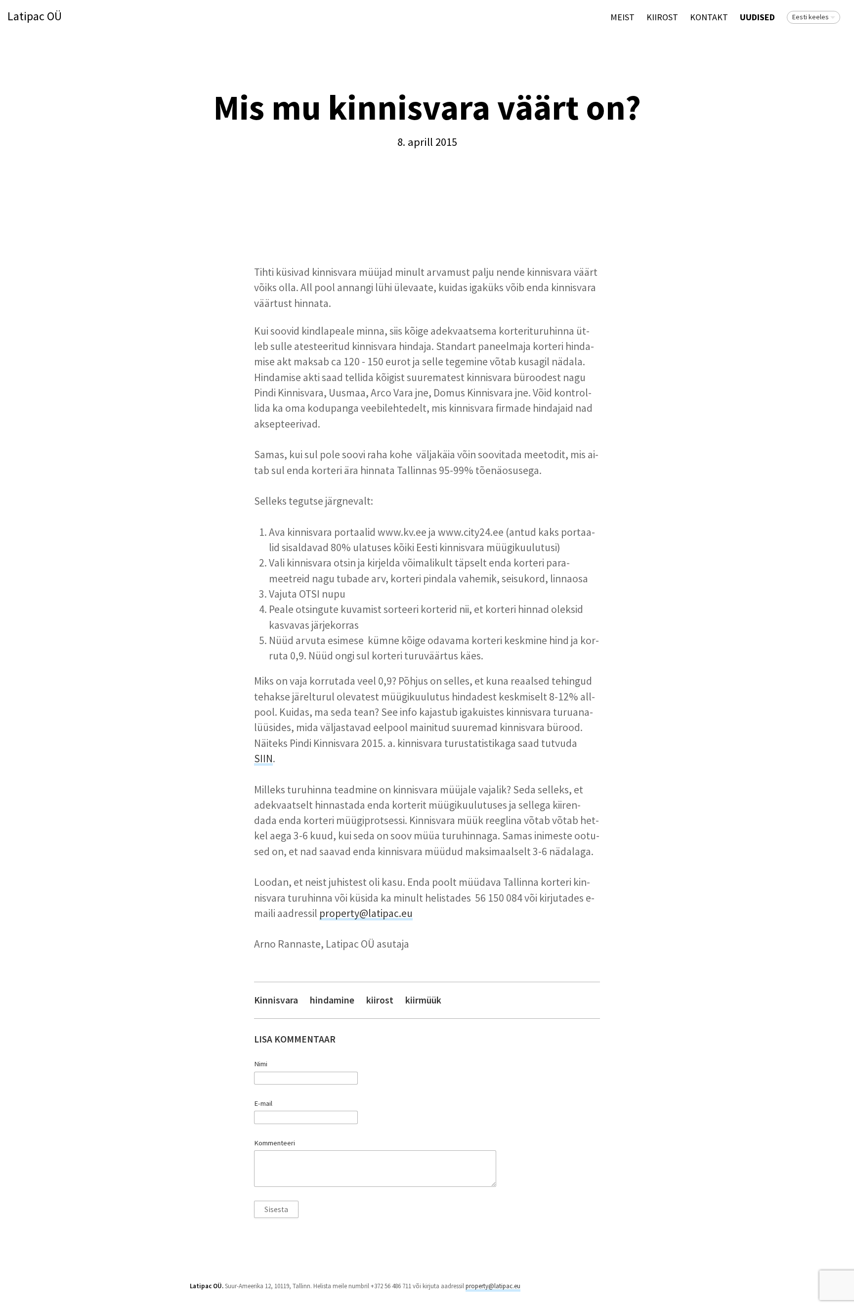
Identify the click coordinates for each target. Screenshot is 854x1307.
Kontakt (709, 17)
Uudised (757, 17)
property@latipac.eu (366, 913)
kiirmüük (423, 1000)
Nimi (260, 1063)
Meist (622, 17)
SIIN (263, 758)
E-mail (263, 1103)
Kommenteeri (274, 1142)
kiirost (379, 1000)
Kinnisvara (276, 1000)
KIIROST (662, 17)
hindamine (332, 1000)
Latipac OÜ (34, 16)
